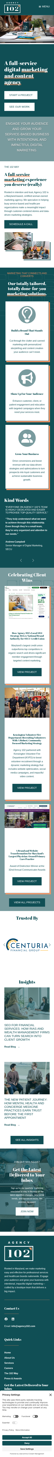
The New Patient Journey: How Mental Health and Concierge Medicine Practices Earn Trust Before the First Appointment (25, 1108)
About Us (9, 1357)
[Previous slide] (21, 560)
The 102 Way (11, 1373)
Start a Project (21, 95)
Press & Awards (13, 1378)
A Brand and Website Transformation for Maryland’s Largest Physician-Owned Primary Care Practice (27, 855)
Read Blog (10, 1046)
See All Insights (27, 1139)
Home (7, 1352)
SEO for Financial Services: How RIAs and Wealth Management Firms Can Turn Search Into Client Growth (27, 1032)
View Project (27, 672)
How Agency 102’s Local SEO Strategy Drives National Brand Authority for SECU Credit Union (27, 636)
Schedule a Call (21, 224)
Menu (46, 6)
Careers (8, 1368)
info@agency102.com (23, 1326)
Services (9, 1363)
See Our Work (19, 106)
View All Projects (27, 902)
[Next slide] (33, 560)
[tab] (18, 968)
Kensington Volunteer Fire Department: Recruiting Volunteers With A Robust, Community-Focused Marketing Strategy (27, 739)
